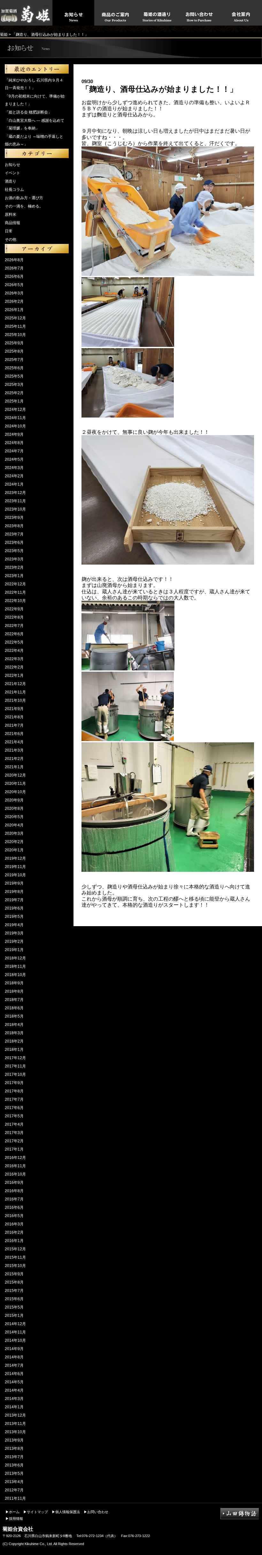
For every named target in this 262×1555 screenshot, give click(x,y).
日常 (8, 231)
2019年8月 (14, 891)
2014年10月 (15, 1340)
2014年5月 (14, 1382)
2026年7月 (14, 268)
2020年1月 (14, 850)
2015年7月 (14, 1290)
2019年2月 (14, 941)
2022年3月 (14, 659)
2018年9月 (14, 983)
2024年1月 (14, 484)
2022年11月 (15, 592)
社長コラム (14, 189)
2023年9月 (14, 517)
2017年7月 (14, 1099)
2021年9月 (14, 709)
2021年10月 (15, 700)
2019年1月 (14, 950)
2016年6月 (14, 1207)
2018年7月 (14, 999)
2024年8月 (14, 443)
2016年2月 (14, 1232)
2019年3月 (14, 933)
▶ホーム (12, 1512)
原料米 (10, 214)
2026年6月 (14, 276)
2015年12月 (15, 1249)
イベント (12, 173)
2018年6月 (14, 1008)
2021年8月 (14, 717)
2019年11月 (15, 866)
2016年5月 (14, 1216)
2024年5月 (14, 459)
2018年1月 (14, 1049)
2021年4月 (14, 742)
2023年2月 (14, 567)
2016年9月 (14, 1182)
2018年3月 (14, 1033)
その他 (10, 239)
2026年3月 (14, 293)
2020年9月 (14, 800)
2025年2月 (14, 393)
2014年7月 (14, 1365)
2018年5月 (14, 1016)
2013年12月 (15, 1415)
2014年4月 (14, 1390)
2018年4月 (14, 1024)
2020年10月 (15, 792)
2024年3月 (14, 467)
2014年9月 (14, 1349)
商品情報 (12, 223)
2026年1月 (14, 310)
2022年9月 (14, 609)
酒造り (10, 181)
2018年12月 (15, 958)
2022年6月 (14, 634)
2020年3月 (14, 833)
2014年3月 (14, 1398)
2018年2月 (14, 1041)
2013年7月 (14, 1457)
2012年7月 (14, 1490)
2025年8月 (14, 351)
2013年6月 (14, 1465)
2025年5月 (14, 376)
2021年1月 (14, 767)
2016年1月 (14, 1241)
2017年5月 (14, 1116)
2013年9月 (14, 1440)
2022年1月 (14, 675)
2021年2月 (14, 758)
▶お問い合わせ (96, 1512)
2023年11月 (15, 501)
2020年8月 (14, 808)
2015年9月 (14, 1274)
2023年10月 (15, 509)
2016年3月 (14, 1224)
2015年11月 (15, 1257)
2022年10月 (15, 600)
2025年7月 (14, 359)
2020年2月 (14, 842)
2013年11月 (15, 1423)
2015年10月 (15, 1265)
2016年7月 (14, 1199)
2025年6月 (14, 368)
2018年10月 (15, 975)
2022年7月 (14, 625)
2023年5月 (14, 551)
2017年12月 (15, 1058)
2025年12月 (15, 318)
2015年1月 (14, 1315)
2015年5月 (14, 1307)
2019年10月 (15, 875)
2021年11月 (15, 692)
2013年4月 (14, 1482)
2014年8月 (14, 1357)
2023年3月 (14, 559)
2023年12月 (15, 492)
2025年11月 (15, 326)
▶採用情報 (14, 1518)
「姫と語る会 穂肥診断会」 (28, 112)
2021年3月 (14, 750)
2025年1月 (14, 401)
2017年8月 (14, 1091)
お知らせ (12, 164)
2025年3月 (14, 384)
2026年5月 (14, 285)
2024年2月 (14, 476)
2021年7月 (14, 725)
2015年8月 (14, 1282)
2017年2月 (14, 1141)
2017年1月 (14, 1149)
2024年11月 (15, 418)
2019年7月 (14, 900)
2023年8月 (14, 526)
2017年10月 (15, 1074)
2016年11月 (15, 1166)
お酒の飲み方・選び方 (24, 198)
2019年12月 (15, 858)
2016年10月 (15, 1174)
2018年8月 (14, 991)
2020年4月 (14, 825)
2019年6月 (14, 908)
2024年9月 (14, 434)
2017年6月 (14, 1108)
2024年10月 (15, 426)
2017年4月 (14, 1124)
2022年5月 (14, 642)
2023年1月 (14, 576)
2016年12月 (15, 1157)
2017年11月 (15, 1066)
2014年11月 (15, 1332)
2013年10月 (15, 1432)
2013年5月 (14, 1473)
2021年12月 (15, 684)
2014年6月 (14, 1373)
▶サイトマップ (35, 1512)
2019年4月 (14, 925)
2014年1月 (14, 1407)
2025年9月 (14, 343)
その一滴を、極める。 (24, 206)
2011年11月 (15, 1498)
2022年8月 (14, 617)
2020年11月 (15, 783)
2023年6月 (14, 542)
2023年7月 (14, 534)
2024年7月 (14, 451)
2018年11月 (15, 966)
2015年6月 (14, 1299)
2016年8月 (14, 1191)
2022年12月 (15, 584)
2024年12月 (15, 409)
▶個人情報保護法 (66, 1512)
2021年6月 (14, 733)
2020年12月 (15, 775)
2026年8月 (14, 260)
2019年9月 (14, 883)
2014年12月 (15, 1324)
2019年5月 (14, 916)
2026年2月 (14, 301)
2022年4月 (14, 650)
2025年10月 (15, 334)
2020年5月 (14, 817)
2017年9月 (14, 1083)
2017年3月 (14, 1132)
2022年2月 (14, 667)
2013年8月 (14, 1448)
